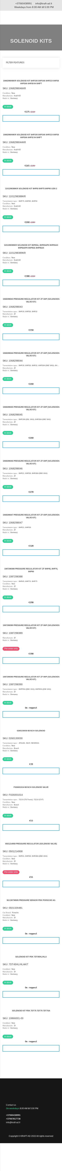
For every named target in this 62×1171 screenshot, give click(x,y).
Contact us (11, 1105)
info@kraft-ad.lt (43, 3)
